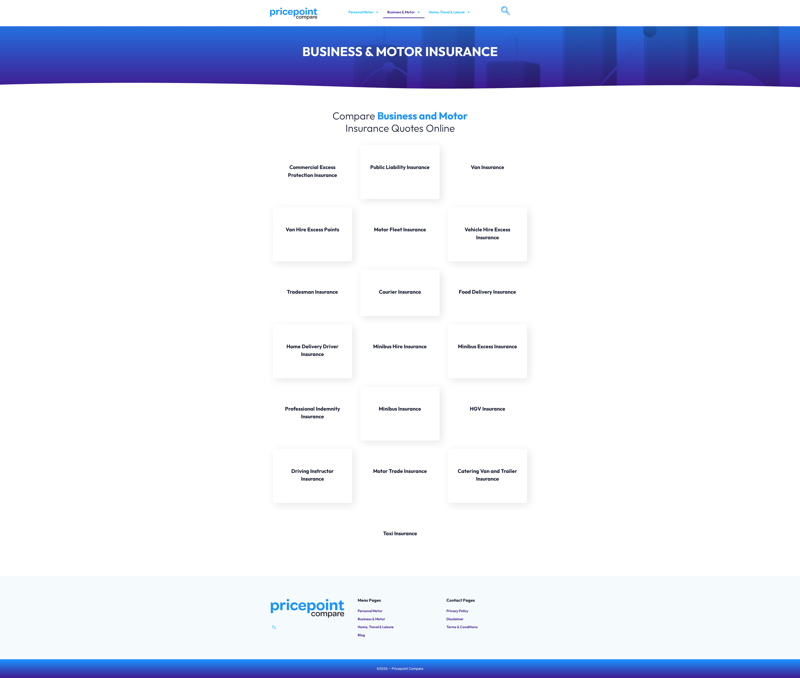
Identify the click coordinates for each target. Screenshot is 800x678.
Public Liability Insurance (400, 167)
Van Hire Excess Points (312, 229)
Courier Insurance (400, 291)
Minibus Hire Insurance (400, 346)
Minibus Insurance (400, 408)
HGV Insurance (487, 408)
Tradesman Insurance (312, 291)
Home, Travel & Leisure (447, 12)
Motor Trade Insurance (400, 471)
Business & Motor (401, 12)
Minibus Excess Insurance (487, 346)
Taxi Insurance (400, 533)
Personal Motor (361, 12)
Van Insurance (487, 167)
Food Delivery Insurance (487, 291)
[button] (505, 10)
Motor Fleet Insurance (400, 229)
